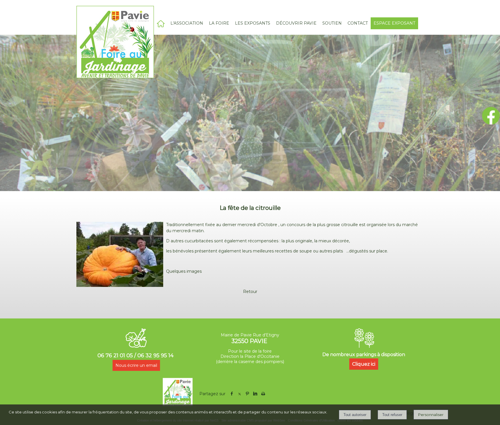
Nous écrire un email (136, 365)
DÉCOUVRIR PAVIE (296, 23)
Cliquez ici (363, 364)
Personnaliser (431, 414)
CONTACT (358, 23)
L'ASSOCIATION (186, 23)
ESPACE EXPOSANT (394, 23)
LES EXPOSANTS (252, 23)
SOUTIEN (332, 23)
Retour (250, 291)
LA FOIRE (219, 23)
